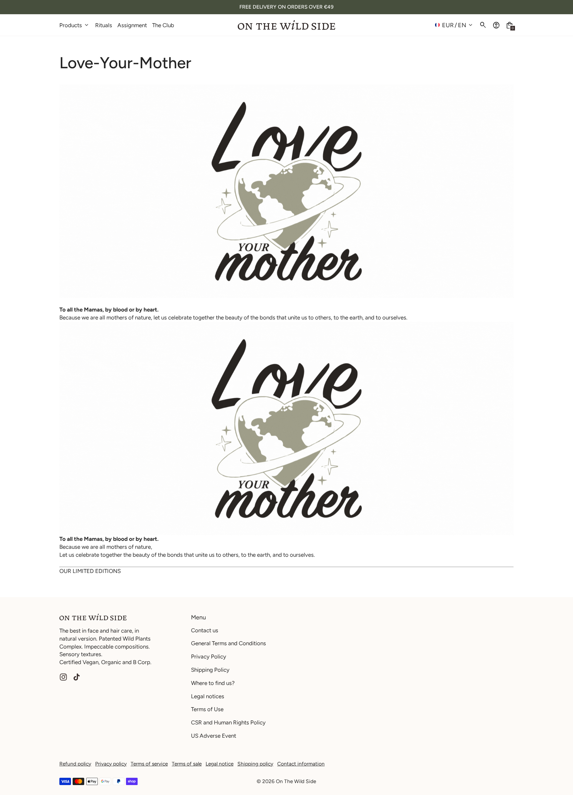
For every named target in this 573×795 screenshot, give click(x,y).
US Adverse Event (213, 735)
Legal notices (207, 696)
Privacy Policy (208, 656)
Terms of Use (207, 709)
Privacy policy (111, 764)
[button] (510, 25)
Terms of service (149, 764)
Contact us (204, 630)
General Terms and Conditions (228, 643)
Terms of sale (187, 764)
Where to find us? (213, 683)
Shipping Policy (210, 669)
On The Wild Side (296, 781)
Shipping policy (255, 764)
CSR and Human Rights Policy (228, 722)
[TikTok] (77, 677)
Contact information (301, 764)
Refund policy (75, 764)
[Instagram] (63, 677)
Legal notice (219, 764)
